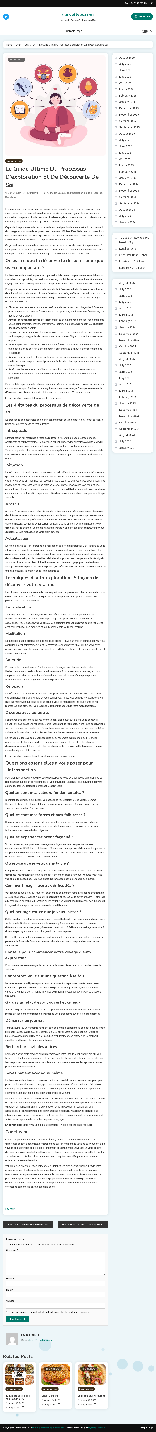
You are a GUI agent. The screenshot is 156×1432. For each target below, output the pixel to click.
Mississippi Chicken (131, 261)
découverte (63, 193)
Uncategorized (14, 161)
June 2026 (125, 70)
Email (9, 1289)
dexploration (76, 193)
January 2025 (127, 178)
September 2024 (129, 203)
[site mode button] (145, 31)
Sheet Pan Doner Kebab (92, 1395)
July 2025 (125, 140)
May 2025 (125, 152)
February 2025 (127, 171)
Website (10, 1301)
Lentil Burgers (49, 1395)
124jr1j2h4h (33, 193)
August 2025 (127, 133)
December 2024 (129, 184)
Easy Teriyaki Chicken (132, 267)
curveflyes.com (78, 14)
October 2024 (127, 197)
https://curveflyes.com (40, 1340)
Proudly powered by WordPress (48, 1428)
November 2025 (129, 114)
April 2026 (125, 82)
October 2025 (127, 121)
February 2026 (127, 95)
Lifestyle (10, 1209)
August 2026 (127, 57)
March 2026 (126, 89)
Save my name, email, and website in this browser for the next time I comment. (50, 1312)
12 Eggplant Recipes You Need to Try (17, 1397)
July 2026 (125, 64)
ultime (13, 197)
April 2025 (125, 159)
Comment (12, 1250)
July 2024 (125, 216)
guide (87, 193)
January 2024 (127, 222)
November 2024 (129, 190)
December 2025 (129, 108)
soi (7, 197)
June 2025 (125, 146)
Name (10, 1278)
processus (96, 193)
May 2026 (125, 76)
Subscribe (144, 16)
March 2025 (126, 165)
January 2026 (127, 101)
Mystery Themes (96, 1428)
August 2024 (127, 209)
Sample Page (74, 31)
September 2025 (129, 127)
